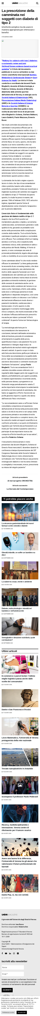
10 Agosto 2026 (7, 771)
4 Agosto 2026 (7, 869)
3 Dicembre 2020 (7, 37)
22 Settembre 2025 (8, 558)
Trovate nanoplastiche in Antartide (17, 769)
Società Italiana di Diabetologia (15, 98)
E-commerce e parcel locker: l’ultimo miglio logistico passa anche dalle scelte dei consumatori (18, 679)
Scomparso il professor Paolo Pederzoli (20, 797)
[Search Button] (37, 3)
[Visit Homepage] (20, 3)
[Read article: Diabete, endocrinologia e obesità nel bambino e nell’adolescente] (20, 597)
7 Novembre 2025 (8, 528)
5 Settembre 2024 (8, 643)
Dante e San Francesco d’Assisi (16, 709)
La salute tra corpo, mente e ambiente (17, 582)
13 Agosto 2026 (7, 743)
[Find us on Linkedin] (10, 953)
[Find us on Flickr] (18, 953)
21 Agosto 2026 (7, 684)
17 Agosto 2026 (7, 712)
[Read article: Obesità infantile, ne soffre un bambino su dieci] (20, 541)
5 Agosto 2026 (7, 833)
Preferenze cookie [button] (8, 1012)
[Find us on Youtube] (6, 953)
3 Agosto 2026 (7, 898)
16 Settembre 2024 (8, 613)
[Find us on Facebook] (2, 953)
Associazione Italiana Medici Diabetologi (19, 100)
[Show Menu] (3, 3)
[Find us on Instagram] (14, 953)
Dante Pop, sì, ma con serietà (15, 895)
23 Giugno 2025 (7, 584)
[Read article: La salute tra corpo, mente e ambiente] (20, 570)
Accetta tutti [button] (22, 1012)
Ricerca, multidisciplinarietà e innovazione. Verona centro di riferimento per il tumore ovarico (16, 827)
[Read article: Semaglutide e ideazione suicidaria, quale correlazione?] (20, 626)
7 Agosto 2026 (7, 799)
